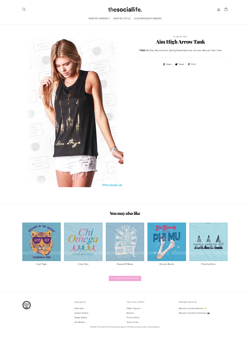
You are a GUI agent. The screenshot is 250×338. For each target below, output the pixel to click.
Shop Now (79, 308)
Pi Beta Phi (180, 37)
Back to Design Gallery (127, 278)
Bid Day (150, 50)
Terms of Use (133, 322)
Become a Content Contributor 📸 (194, 313)
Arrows (197, 50)
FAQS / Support (134, 308)
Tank (219, 50)
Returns (130, 313)
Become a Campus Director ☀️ (193, 308)
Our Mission (80, 322)
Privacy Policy (133, 317)
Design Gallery (81, 317)
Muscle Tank (209, 50)
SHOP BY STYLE (122, 18)
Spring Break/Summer (181, 50)
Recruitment (161, 50)
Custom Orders (81, 313)
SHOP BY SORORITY (99, 18)
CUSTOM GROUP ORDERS (147, 18)
